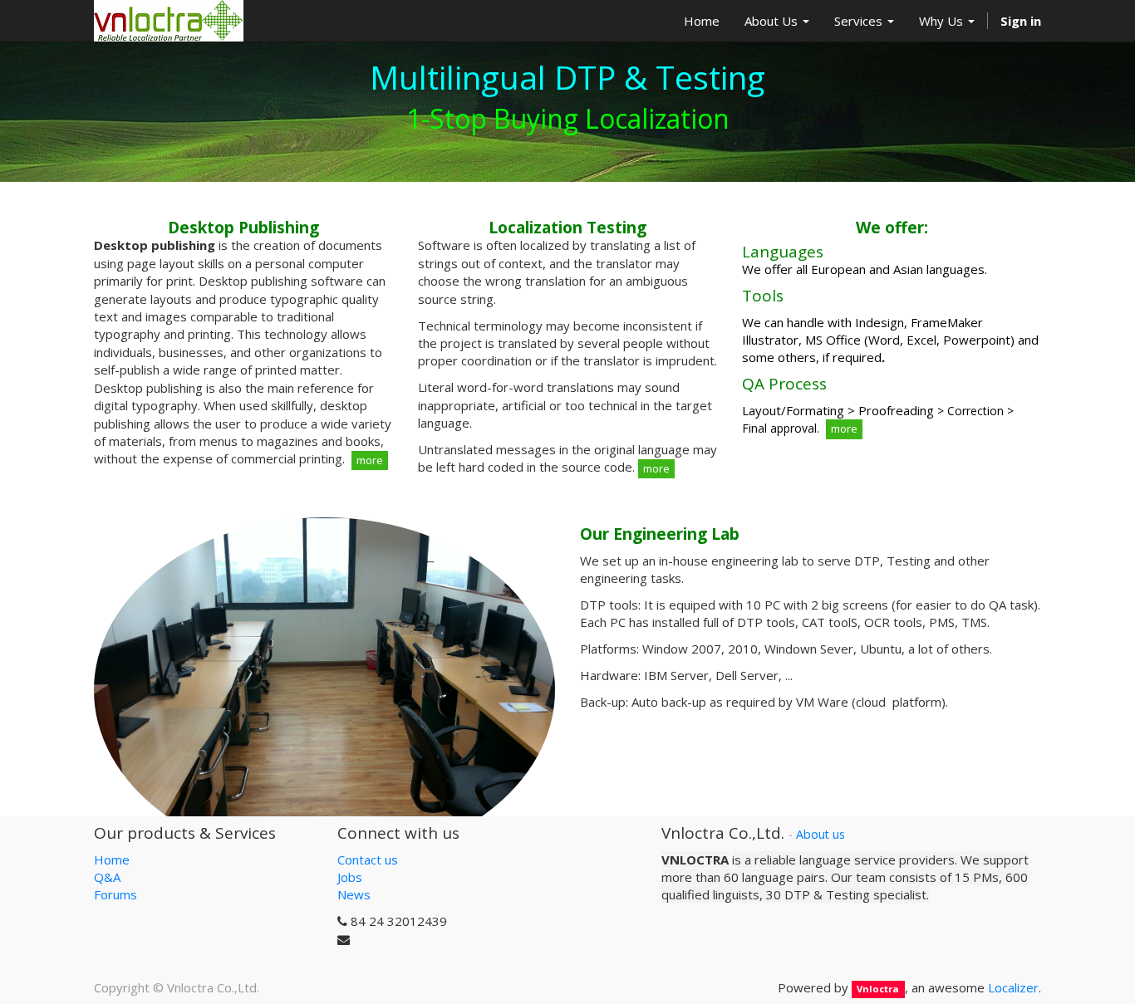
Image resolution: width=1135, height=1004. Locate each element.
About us (820, 834)
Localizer (1013, 987)
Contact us (367, 859)
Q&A (107, 877)
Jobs (349, 877)
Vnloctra (878, 988)
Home (112, 859)
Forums (115, 894)
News (354, 894)
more (369, 460)
